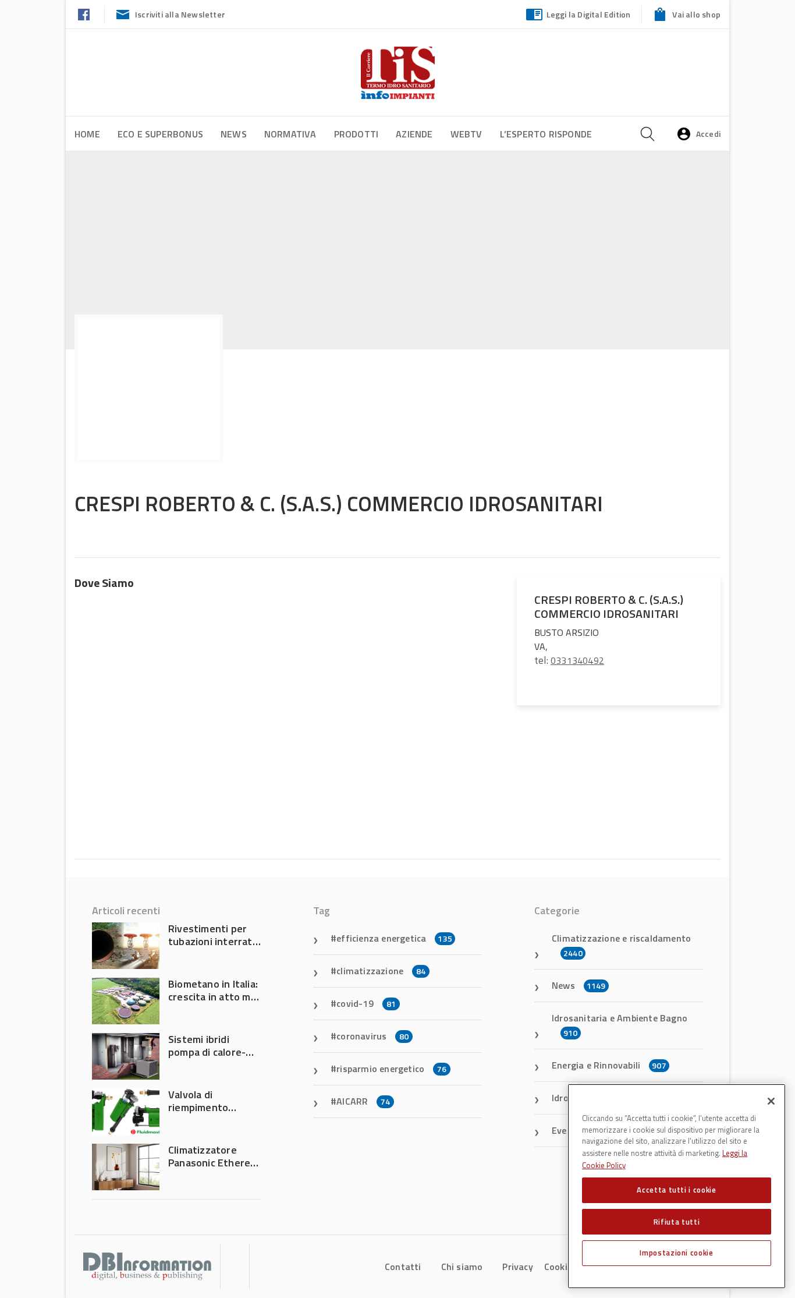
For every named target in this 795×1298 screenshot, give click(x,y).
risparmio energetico (391, 1069)
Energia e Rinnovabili (609, 1065)
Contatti (403, 1267)
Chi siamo (462, 1267)
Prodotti (356, 134)
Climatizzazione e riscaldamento (621, 945)
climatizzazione (380, 971)
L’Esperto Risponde (546, 134)
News (234, 134)
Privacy (517, 1267)
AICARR (363, 1101)
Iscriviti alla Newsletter (180, 14)
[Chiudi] (771, 1101)
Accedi (708, 134)
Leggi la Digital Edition (588, 14)
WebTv (466, 134)
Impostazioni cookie (676, 1252)
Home (87, 134)
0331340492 (577, 660)
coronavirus (372, 1036)
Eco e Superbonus (160, 134)
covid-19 (366, 1003)
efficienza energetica (394, 938)
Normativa (290, 134)
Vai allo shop (696, 14)
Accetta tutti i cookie (676, 1190)
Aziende (414, 134)
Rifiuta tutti (677, 1221)
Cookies (560, 1267)
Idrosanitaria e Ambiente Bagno (619, 1025)
